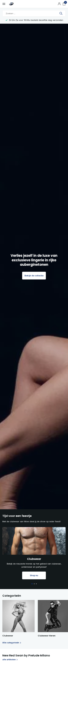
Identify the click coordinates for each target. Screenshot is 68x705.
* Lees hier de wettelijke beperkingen (23, 386)
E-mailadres (12, 361)
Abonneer (13, 378)
